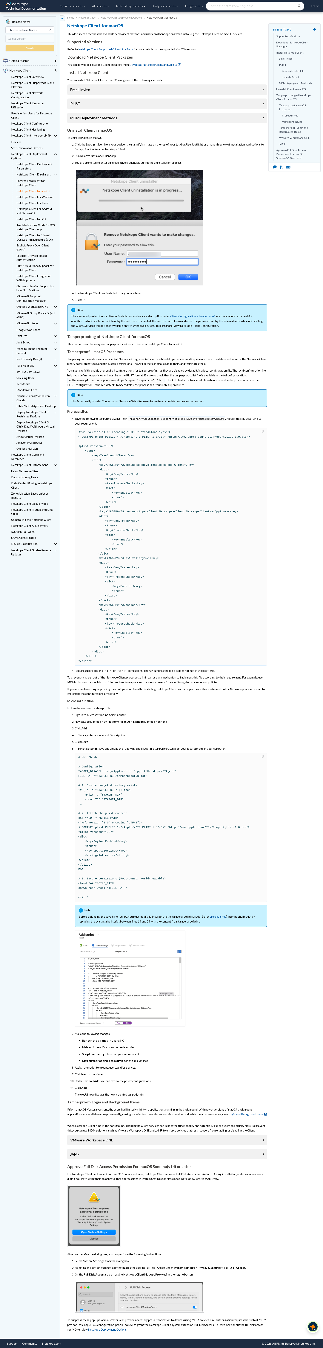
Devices (16, 142)
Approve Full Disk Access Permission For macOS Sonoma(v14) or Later (291, 154)
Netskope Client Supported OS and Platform (32, 85)
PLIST (282, 64)
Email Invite (286, 58)
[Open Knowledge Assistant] (313, 1326)
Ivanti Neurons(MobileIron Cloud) (33, 398)
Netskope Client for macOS (33, 191)
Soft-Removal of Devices (27, 148)
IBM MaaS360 (25, 365)
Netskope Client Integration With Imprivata (33, 278)
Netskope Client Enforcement (29, 465)
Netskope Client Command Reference (27, 457)
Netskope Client (87, 17)
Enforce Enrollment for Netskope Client (30, 183)
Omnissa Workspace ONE (32, 306)
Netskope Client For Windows (34, 197)
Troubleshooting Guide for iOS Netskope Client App (35, 227)
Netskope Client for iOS (31, 219)
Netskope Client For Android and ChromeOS (34, 211)
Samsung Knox (25, 378)
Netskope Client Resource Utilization (27, 105)
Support (12, 1343)
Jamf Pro (21, 335)
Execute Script (290, 76)
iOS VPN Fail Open (23, 531)
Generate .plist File (293, 70)
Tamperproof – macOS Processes (292, 107)
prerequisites (218, 916)
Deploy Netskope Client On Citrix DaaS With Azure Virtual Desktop (35, 426)
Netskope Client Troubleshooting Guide (32, 512)
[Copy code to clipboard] (263, 431)
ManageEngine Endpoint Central (31, 351)
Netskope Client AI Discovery (29, 525)
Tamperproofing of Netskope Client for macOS (293, 97)
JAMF (282, 144)
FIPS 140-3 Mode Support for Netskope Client (35, 268)
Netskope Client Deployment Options (29, 156)
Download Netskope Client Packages (292, 44)
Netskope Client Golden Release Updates (31, 552)
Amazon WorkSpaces (29, 442)
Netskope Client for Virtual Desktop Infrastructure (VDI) (34, 237)
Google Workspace (28, 329)
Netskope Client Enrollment (33, 174)
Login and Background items (245, 1114)
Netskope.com (51, 1343)
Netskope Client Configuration (30, 123)
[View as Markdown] (286, 167)
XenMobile (23, 384)
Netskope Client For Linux (32, 203)
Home (70, 17)
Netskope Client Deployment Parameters (34, 166)
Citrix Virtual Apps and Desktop (36, 406)
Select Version (17, 38)
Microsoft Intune (27, 323)
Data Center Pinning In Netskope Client (31, 485)
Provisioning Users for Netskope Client (31, 115)
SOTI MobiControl (28, 372)
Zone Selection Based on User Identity (29, 495)
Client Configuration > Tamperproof (193, 316)
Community (29, 1343)
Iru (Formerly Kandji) (29, 359)
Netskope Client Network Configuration (27, 95)
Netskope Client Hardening (28, 129)
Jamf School (23, 342)
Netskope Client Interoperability (31, 135)
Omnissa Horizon (27, 448)
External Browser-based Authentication (31, 258)
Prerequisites (290, 115)
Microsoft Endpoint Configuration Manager (31, 298)
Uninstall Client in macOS (291, 89)
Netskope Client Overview (27, 76)
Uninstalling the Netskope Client (31, 519)
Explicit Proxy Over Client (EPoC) (32, 247)
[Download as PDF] (281, 167)
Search (30, 48)
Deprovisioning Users (24, 477)
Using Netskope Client (25, 471)
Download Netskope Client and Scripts (153, 64)
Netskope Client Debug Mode (29, 503)
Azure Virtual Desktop (30, 436)
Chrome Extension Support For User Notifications (35, 288)
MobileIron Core (26, 390)
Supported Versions (288, 36)
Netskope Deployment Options (107, 1329)
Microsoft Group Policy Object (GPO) (35, 315)
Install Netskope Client (290, 52)
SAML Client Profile (23, 537)
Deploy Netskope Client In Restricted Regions (32, 414)
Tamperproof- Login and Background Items (293, 129)
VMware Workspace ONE (294, 137)
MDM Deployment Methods (295, 83)
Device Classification (24, 543)
